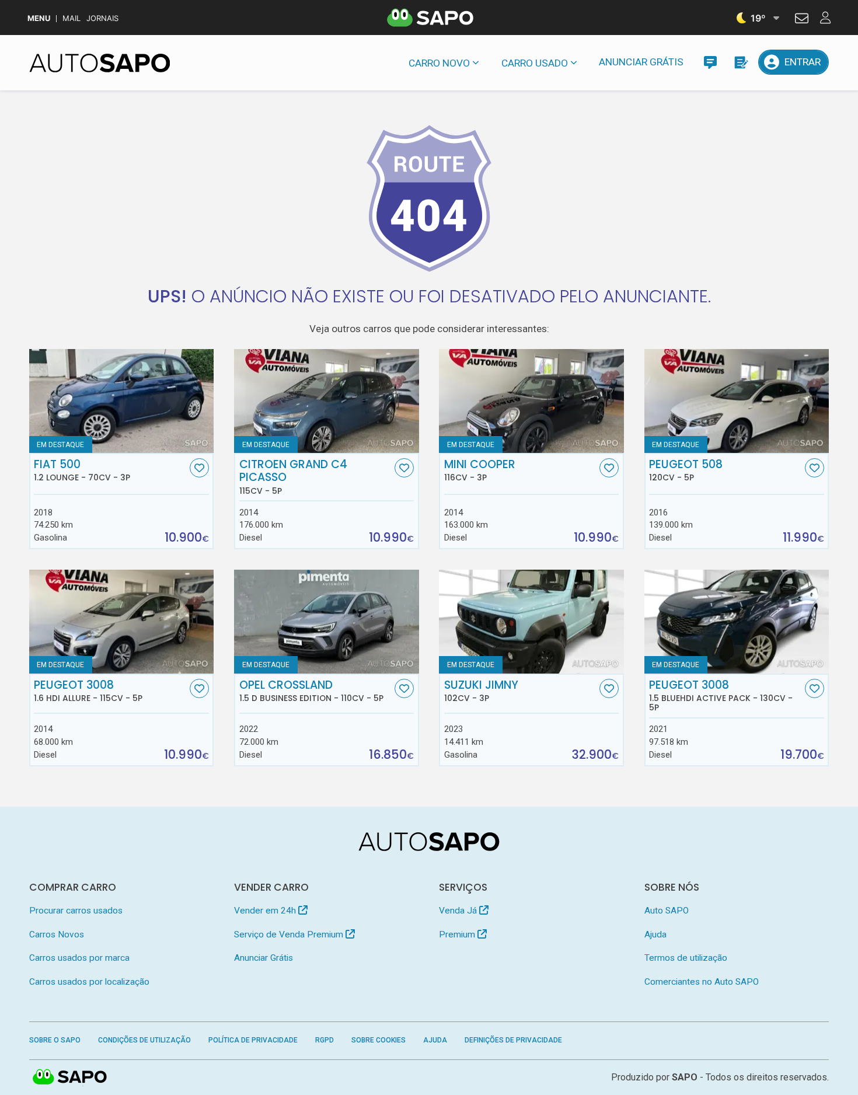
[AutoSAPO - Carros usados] (99, 63)
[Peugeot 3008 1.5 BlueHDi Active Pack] (736, 622)
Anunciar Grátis (641, 62)
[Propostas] (740, 62)
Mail (71, 18)
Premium (458, 934)
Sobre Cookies (378, 1040)
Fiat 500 (82, 470)
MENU (38, 18)
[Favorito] (199, 467)
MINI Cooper (479, 470)
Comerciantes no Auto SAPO (701, 982)
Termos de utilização (685, 958)
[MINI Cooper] (531, 401)
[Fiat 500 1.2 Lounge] (121, 401)
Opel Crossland (311, 691)
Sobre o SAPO (55, 1040)
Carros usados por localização (89, 982)
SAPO (70, 1077)
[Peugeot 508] (736, 401)
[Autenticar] (801, 20)
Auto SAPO (666, 910)
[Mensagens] (710, 62)
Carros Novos (56, 934)
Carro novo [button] (439, 63)
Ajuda (655, 934)
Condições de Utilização (144, 1040)
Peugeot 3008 (88, 691)
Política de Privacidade (253, 1040)
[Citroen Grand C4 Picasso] (326, 401)
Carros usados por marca (79, 958)
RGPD (324, 1040)
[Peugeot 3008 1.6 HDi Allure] (121, 622)
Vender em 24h (266, 910)
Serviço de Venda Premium (290, 934)
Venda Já (459, 910)
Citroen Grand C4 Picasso (293, 477)
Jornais (102, 18)
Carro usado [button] (534, 63)
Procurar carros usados (76, 910)
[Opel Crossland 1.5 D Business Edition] (326, 622)
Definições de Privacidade (513, 1040)
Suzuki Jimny (481, 691)
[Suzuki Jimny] (531, 622)
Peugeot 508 (686, 470)
